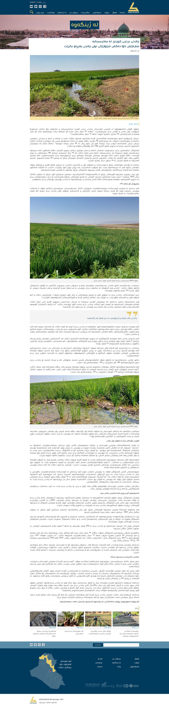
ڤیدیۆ (100, 659)
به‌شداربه (98, 645)
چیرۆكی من (116, 659)
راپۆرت (136, 662)
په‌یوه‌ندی (98, 662)
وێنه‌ (119, 666)
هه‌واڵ (137, 659)
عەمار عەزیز (133, 124)
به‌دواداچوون (134, 666)
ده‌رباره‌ (99, 666)
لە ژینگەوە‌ (116, 662)
